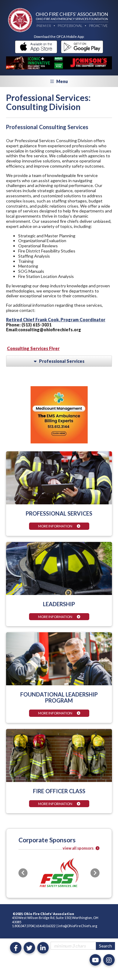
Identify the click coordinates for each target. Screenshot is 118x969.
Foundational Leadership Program (59, 697)
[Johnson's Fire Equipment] (59, 62)
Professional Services (59, 513)
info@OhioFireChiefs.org (77, 926)
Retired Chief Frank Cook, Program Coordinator (55, 319)
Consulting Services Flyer (33, 348)
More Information (55, 526)
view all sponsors (78, 848)
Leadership (59, 604)
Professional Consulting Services (47, 127)
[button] (23, 872)
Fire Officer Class (59, 791)
